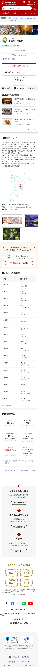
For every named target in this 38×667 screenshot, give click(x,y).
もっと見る (31, 129)
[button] (34, 8)
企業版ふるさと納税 (20, 623)
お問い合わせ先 (9, 59)
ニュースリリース (23, 662)
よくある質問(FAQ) (19, 527)
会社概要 (12, 662)
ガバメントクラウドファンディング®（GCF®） (19, 614)
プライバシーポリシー (28, 665)
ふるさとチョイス (20, 609)
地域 (14, 13)
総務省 (7, 405)
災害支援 (20, 619)
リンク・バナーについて (10, 665)
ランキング (22, 13)
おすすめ (32, 13)
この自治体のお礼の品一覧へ (19, 66)
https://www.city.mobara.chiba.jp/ (20, 207)
